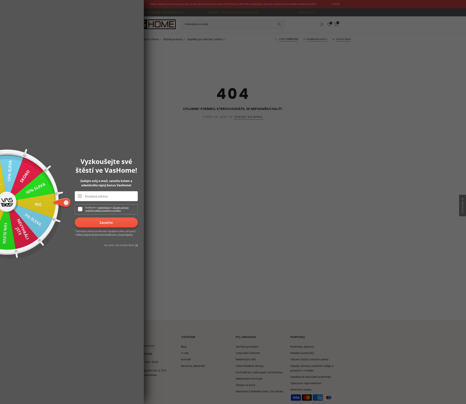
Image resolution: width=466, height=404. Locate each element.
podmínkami (104, 207)
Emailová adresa (96, 196)
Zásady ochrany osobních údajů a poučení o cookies (107, 209)
